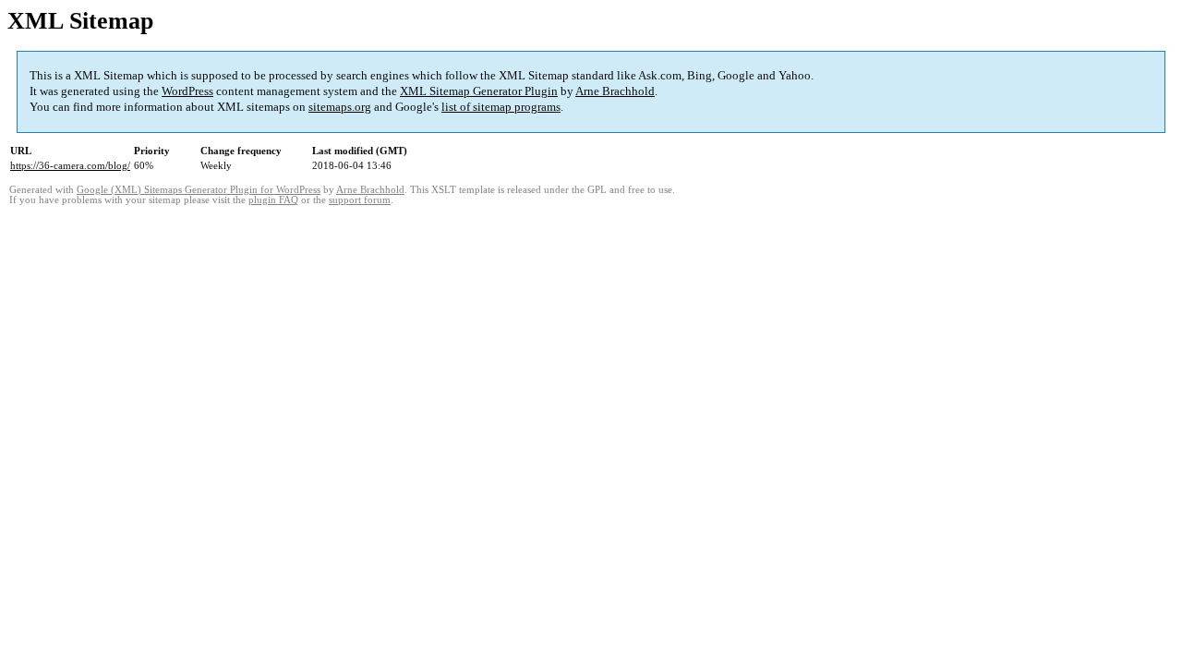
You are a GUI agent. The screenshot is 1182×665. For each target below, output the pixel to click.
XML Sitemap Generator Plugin (479, 91)
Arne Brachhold (615, 91)
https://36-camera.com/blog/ (70, 165)
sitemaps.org (339, 107)
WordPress (187, 91)
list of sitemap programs (501, 107)
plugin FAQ (273, 200)
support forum (360, 200)
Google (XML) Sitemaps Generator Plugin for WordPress (198, 190)
